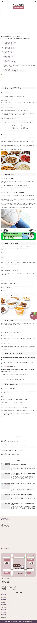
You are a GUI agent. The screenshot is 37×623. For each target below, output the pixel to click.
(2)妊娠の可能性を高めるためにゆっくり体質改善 (12, 49)
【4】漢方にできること (6, 57)
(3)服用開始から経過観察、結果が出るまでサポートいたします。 (15, 71)
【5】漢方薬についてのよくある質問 (9, 62)
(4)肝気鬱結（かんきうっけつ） (9, 56)
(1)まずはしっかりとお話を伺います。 (10, 69)
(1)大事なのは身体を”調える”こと (9, 48)
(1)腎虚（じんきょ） (7, 52)
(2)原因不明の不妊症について (9, 46)
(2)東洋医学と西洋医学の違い (9, 44)
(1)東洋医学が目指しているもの (9, 43)
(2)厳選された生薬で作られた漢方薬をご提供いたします (13, 70)
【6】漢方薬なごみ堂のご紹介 (8, 67)
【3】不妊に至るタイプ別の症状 (8, 51)
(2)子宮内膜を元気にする (8, 60)
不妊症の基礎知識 (27, 38)
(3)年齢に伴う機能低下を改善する (10, 61)
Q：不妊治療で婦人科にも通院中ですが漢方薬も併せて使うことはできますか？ (17, 64)
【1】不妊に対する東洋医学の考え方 (9, 42)
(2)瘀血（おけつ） (7, 53)
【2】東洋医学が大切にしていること (9, 47)
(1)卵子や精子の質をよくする (9, 58)
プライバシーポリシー (5, 548)
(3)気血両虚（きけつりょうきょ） (10, 55)
